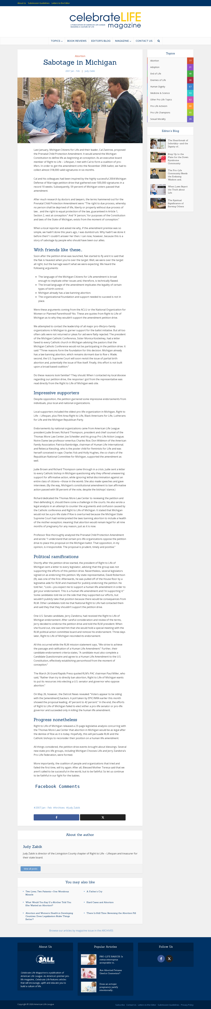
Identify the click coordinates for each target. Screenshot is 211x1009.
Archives (60, 807)
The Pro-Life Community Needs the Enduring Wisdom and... (178, 175)
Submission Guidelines (39, 3)
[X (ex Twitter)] (169, 958)
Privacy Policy (187, 1004)
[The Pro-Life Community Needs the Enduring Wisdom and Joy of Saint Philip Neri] (159, 173)
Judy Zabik (90, 70)
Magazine (122, 40)
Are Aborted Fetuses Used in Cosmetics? (110, 972)
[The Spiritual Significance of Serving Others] (159, 203)
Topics (55, 40)
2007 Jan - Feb (72, 70)
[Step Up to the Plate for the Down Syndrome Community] (159, 157)
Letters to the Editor (61, 3)
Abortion (80, 56)
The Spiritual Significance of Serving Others (176, 203)
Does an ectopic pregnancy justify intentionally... (108, 987)
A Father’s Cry (94, 891)
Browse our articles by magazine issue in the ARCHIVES (81, 930)
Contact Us (144, 40)
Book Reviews (77, 40)
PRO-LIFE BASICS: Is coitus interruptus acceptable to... (111, 959)
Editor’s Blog (100, 40)
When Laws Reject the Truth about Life (178, 189)
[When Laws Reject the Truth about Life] (159, 189)
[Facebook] (161, 958)
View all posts (30, 868)
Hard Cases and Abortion (100, 902)
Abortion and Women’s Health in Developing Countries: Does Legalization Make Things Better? (49, 916)
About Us (21, 3)
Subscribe (120, 1004)
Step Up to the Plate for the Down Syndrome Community (178, 159)
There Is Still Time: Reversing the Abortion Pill (111, 913)
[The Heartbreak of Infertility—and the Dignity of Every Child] (159, 143)
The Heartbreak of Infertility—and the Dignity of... (178, 143)
